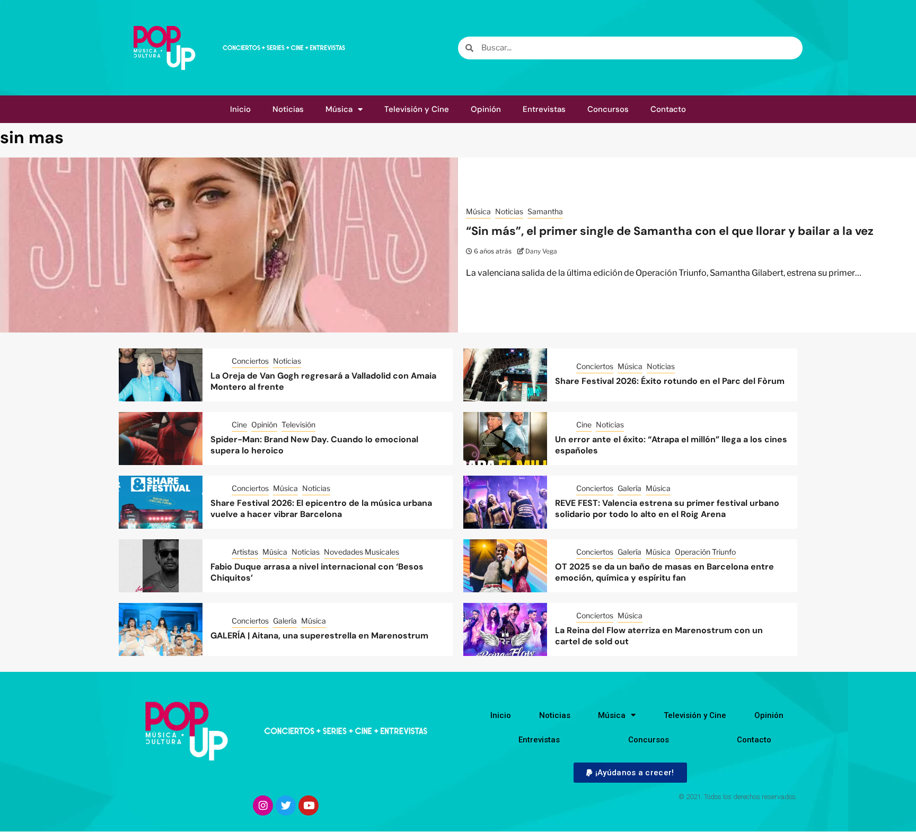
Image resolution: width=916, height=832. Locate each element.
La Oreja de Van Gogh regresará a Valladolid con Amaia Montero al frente (323, 381)
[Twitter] (286, 805)
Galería (629, 488)
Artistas (245, 551)
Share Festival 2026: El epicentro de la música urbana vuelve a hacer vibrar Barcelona (321, 508)
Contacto (668, 109)
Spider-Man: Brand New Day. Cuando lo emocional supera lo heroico (314, 445)
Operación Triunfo (705, 551)
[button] (630, 773)
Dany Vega (541, 251)
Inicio (240, 109)
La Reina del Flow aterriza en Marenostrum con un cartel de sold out (659, 636)
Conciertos (250, 360)
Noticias (288, 109)
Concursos (608, 109)
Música (339, 109)
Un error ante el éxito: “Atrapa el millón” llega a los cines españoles (671, 445)
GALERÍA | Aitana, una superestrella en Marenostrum (319, 635)
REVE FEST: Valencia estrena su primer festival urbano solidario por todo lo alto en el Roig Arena (667, 508)
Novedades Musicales (361, 551)
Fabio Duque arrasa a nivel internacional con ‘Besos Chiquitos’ (317, 572)
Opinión (486, 109)
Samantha (545, 211)
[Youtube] (308, 805)
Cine (239, 424)
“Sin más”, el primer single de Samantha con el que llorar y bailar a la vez (670, 231)
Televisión (298, 424)
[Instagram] (263, 805)
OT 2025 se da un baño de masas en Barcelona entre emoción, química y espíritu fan (664, 572)
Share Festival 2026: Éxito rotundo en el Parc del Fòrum (670, 381)
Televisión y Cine (416, 109)
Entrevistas (544, 109)
